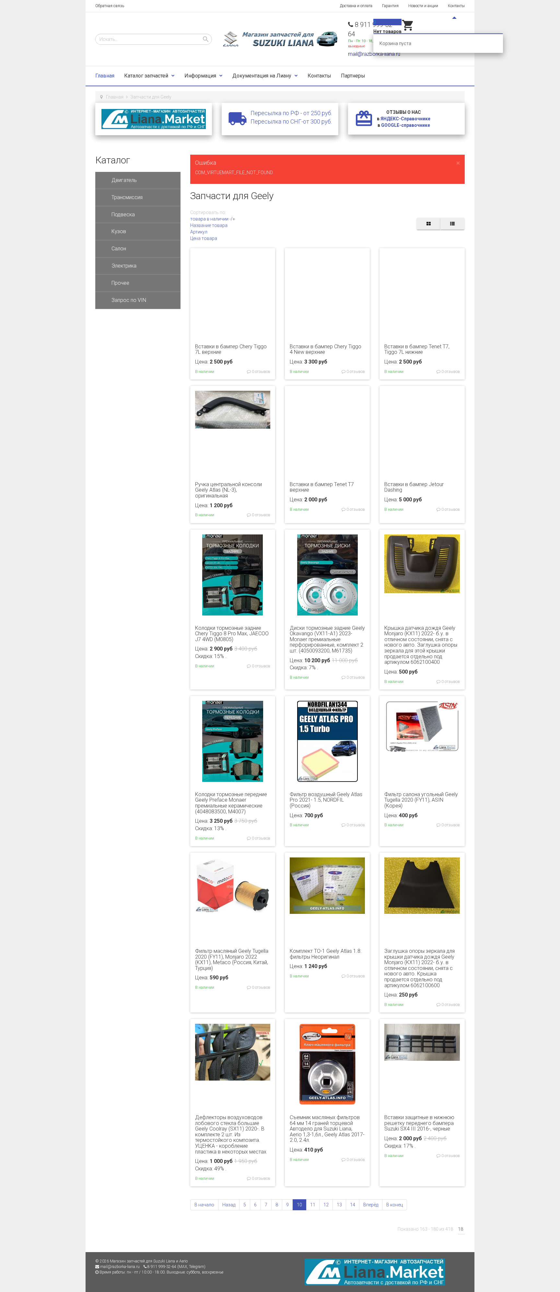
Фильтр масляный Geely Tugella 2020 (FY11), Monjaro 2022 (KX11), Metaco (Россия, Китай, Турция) (231, 959)
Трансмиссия (127, 197)
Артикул (198, 231)
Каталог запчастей (146, 76)
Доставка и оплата (356, 6)
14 (352, 1204)
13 (339, 1204)
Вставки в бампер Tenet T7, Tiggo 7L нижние (416, 349)
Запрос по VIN (128, 300)
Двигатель (124, 180)
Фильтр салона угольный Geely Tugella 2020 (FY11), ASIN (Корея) (421, 800)
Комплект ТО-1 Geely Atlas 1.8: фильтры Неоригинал (325, 954)
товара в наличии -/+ (212, 218)
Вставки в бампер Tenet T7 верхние (322, 487)
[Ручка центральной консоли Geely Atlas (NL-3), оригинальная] (232, 409)
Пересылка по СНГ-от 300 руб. (291, 121)
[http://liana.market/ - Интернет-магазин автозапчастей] (375, 1272)
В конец (394, 1204)
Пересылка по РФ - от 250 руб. (291, 113)
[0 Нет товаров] (408, 30)
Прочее (120, 283)
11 (312, 1204)
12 (326, 1204)
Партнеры (353, 76)
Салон (118, 248)
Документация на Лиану (261, 76)
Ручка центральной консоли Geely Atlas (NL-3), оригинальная (228, 490)
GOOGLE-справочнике (405, 125)
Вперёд (370, 1204)
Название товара (209, 225)
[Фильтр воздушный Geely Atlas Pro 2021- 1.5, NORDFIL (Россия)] (327, 740)
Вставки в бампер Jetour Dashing (414, 487)
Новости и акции (423, 6)
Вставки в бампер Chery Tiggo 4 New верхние (325, 349)
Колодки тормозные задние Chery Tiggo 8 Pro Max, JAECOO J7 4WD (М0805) (232, 633)
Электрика (123, 266)
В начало (204, 1204)
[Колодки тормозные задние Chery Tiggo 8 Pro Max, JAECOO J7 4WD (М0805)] (232, 574)
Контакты (456, 6)
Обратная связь (109, 6)
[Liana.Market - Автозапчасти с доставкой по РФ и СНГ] (153, 119)
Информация (200, 76)
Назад (228, 1204)
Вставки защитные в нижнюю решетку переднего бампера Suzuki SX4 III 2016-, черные (419, 1123)
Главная (104, 76)
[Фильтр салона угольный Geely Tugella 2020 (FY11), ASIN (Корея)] (422, 725)
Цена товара (203, 238)
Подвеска (123, 214)
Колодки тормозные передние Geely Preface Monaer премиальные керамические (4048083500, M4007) (231, 803)
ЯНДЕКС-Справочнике (405, 118)
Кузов (118, 231)
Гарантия (390, 6)
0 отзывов (260, 371)
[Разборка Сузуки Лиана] (280, 39)
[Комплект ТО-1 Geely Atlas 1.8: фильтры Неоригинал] (327, 885)
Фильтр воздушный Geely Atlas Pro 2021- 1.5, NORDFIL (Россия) (326, 800)
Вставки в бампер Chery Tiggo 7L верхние (231, 349)
